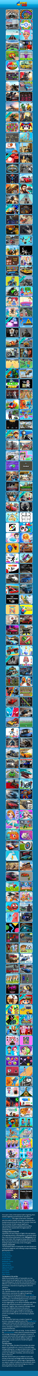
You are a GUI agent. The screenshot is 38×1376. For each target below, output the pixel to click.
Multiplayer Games (7, 1261)
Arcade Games (6, 1257)
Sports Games (6, 1263)
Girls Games (5, 1271)
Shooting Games (7, 1256)
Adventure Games (7, 1269)
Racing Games (6, 1254)
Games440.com (6, 1218)
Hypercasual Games (8, 1267)
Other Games (6, 1274)
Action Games (6, 1252)
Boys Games (5, 1272)
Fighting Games (6, 1265)
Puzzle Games (6, 1259)
